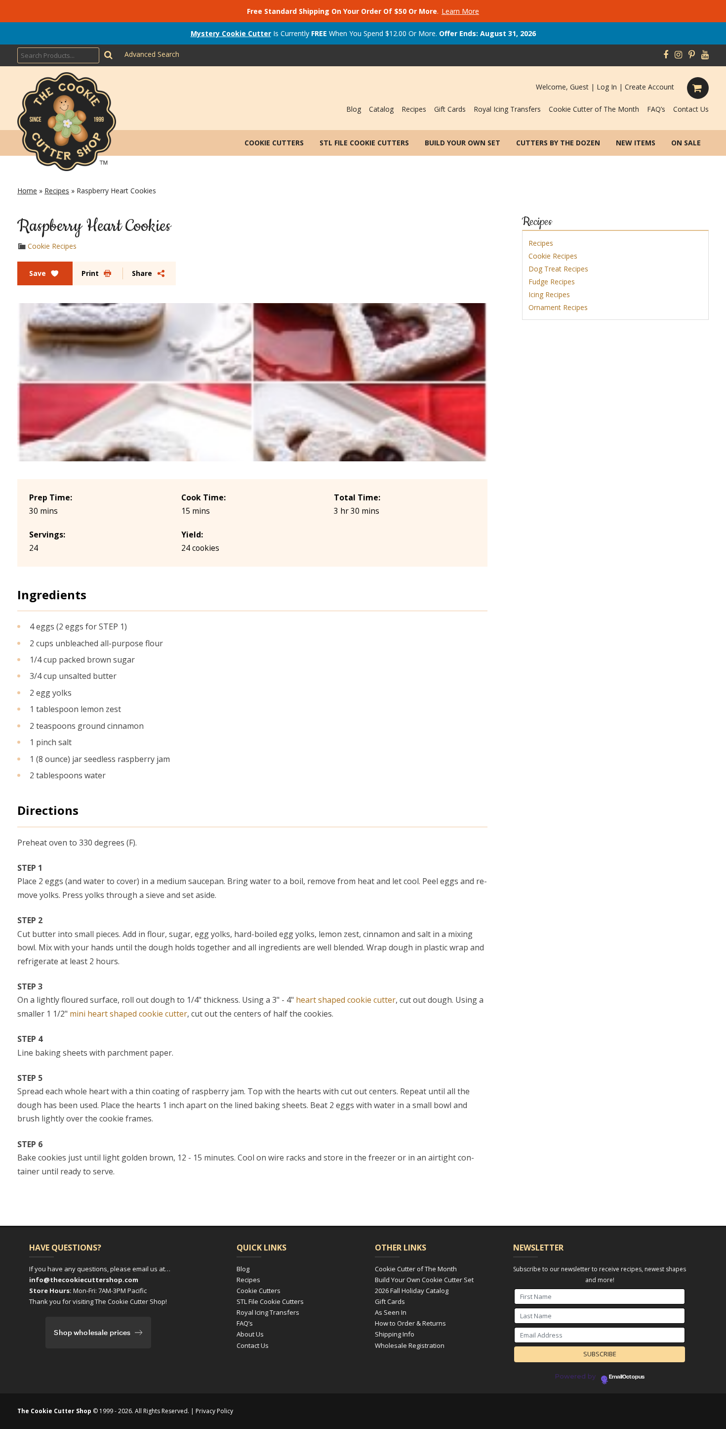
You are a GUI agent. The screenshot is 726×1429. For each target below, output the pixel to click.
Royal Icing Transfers (507, 109)
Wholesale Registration (409, 1345)
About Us (250, 1334)
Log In (607, 86)
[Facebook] (665, 54)
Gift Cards (450, 109)
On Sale (686, 142)
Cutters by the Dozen (558, 142)
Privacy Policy (214, 1411)
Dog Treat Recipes (558, 268)
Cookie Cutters (274, 142)
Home (27, 190)
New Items (635, 142)
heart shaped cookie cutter (346, 999)
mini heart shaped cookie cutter (128, 1013)
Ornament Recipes (558, 307)
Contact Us (691, 109)
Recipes (414, 109)
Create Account (649, 86)
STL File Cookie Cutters (364, 142)
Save (37, 273)
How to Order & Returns (410, 1323)
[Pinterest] (691, 54)
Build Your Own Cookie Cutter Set (424, 1279)
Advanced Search (151, 54)
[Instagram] (678, 54)
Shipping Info (394, 1334)
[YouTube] (705, 54)
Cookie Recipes (52, 246)
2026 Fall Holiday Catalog (411, 1290)
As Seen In (390, 1312)
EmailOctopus (627, 1377)
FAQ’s (656, 109)
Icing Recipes (549, 294)
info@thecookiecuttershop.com (83, 1279)
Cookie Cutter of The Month (594, 109)
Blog (353, 109)
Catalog (381, 109)
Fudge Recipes (551, 281)
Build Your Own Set (462, 142)
